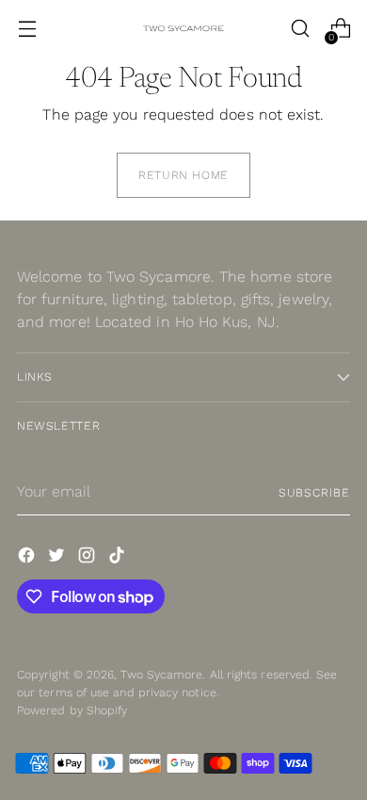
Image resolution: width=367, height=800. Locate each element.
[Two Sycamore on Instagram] (88, 558)
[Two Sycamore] (183, 29)
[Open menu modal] (27, 28)
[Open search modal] (299, 28)
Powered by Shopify (72, 710)
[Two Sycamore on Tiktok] (118, 558)
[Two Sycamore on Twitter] (58, 558)
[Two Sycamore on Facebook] (28, 558)
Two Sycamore (161, 674)
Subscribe (314, 492)
